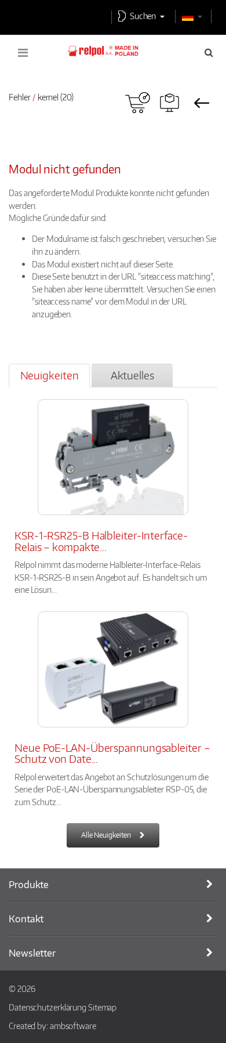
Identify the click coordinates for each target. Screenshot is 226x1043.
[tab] (49, 375)
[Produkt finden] (169, 102)
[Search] (209, 52)
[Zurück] (201, 102)
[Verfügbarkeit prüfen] (138, 102)
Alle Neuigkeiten (106, 835)
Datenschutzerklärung (47, 1007)
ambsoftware (73, 1025)
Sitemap (102, 1007)
